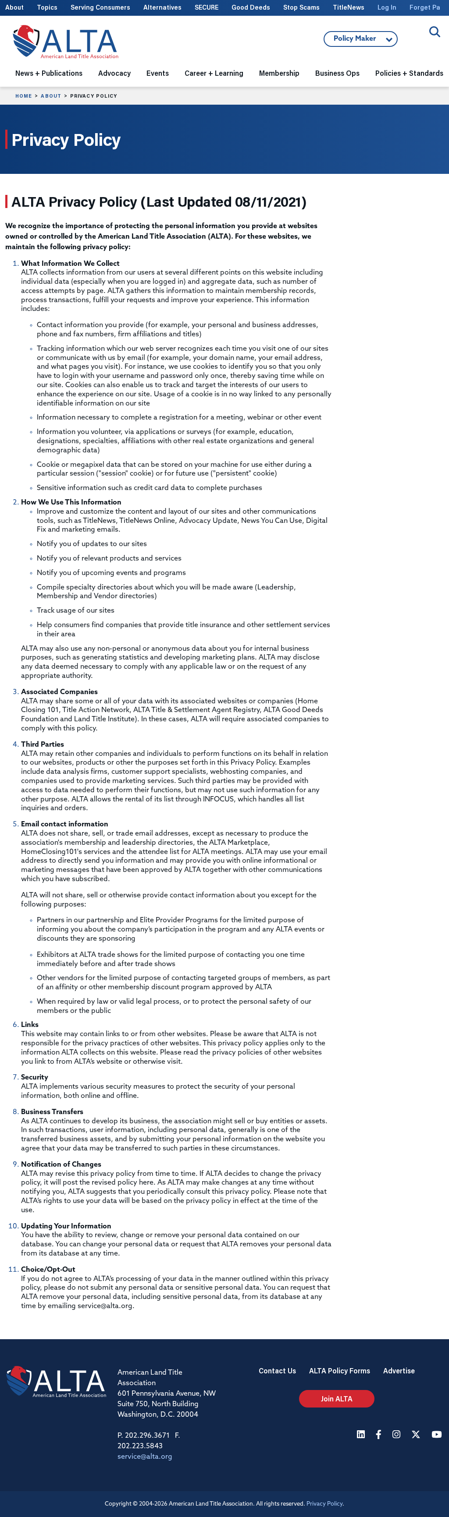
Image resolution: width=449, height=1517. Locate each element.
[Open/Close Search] (434, 31)
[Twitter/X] (417, 1435)
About (14, 7)
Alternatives (162, 7)
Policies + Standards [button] (409, 73)
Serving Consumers (100, 7)
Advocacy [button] (114, 73)
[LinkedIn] (362, 1435)
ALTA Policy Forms (339, 1370)
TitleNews (348, 7)
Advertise (399, 1370)
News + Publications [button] (48, 73)
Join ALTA (337, 1398)
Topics (47, 7)
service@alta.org (145, 1457)
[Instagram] (397, 1435)
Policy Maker (350, 41)
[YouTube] (437, 1435)
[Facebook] (380, 1435)
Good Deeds (251, 7)
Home (23, 96)
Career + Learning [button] (214, 73)
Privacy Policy (324, 1504)
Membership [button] (279, 73)
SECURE (206, 7)
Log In (387, 7)
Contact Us (277, 1370)
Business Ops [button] (337, 73)
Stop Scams (301, 7)
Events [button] (157, 73)
